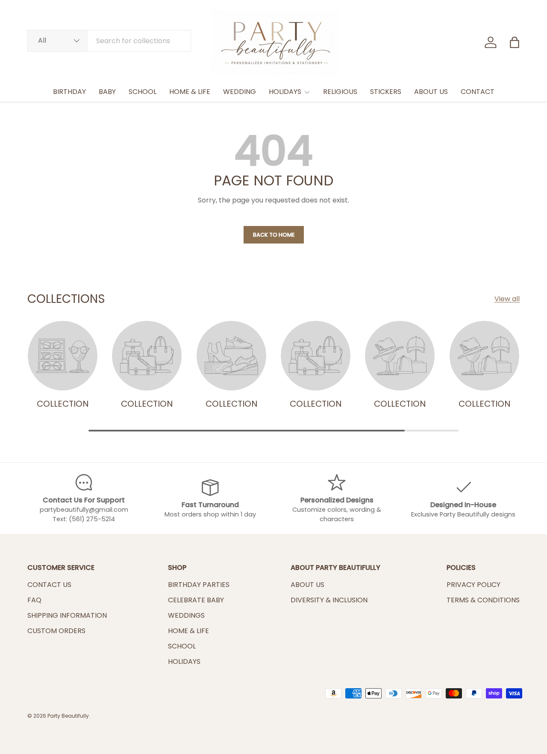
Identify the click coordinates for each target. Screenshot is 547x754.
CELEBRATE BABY (196, 600)
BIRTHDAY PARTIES (198, 585)
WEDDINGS (186, 615)
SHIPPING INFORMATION (67, 615)
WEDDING (239, 92)
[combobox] (109, 40)
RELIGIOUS (340, 92)
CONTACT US (49, 585)
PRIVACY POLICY (473, 585)
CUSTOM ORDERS (56, 631)
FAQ (34, 600)
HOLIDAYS (285, 92)
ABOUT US (431, 92)
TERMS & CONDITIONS (483, 600)
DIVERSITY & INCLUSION (329, 600)
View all (507, 299)
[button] (514, 42)
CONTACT (477, 92)
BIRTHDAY (69, 92)
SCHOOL (142, 92)
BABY (107, 92)
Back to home (273, 234)
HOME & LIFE (189, 92)
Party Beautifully (68, 715)
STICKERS (385, 92)
